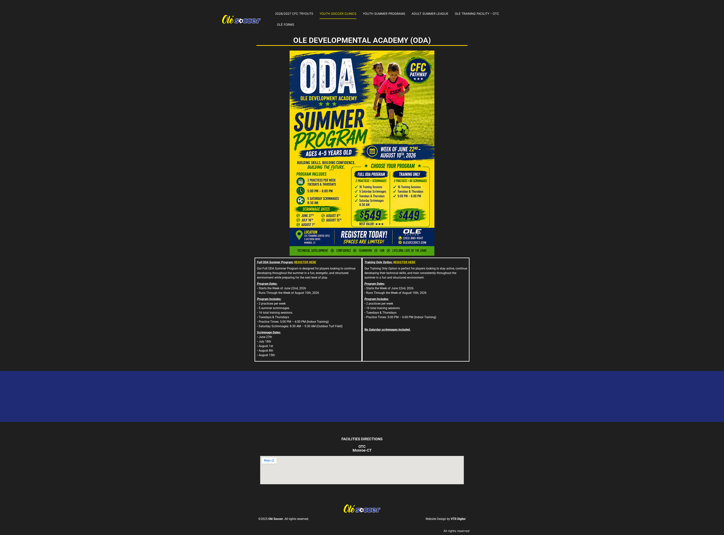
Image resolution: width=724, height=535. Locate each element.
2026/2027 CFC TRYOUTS (294, 13)
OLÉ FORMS (285, 24)
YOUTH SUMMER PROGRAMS (384, 13)
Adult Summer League (430, 13)
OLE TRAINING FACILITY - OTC (477, 13)
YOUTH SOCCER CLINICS (338, 13)
